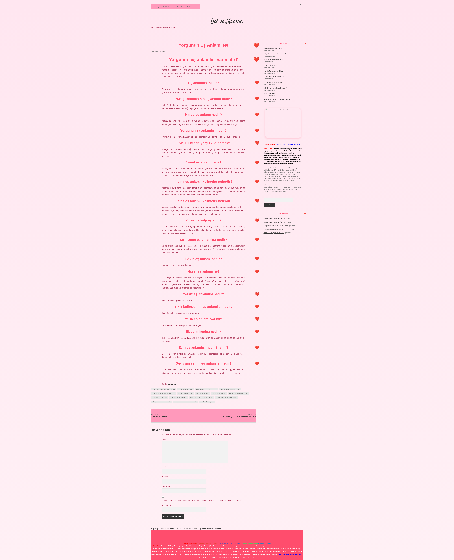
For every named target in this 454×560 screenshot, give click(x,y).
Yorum (164, 439)
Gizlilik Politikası (168, 7)
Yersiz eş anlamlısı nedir (178, 397)
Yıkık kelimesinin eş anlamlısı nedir (201, 397)
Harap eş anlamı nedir (185, 393)
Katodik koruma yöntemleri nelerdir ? (275, 88)
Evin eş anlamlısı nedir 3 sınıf (230, 389)
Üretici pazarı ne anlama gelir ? (274, 82)
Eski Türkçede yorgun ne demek (206, 389)
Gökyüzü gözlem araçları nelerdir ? (275, 54)
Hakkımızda (191, 7)
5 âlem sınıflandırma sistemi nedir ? (275, 77)
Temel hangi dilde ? (270, 94)
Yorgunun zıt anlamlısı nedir (162, 402)
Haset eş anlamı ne (202, 393)
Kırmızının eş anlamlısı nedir (238, 393)
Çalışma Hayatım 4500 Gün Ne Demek (276, 226)
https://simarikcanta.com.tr (176, 529)
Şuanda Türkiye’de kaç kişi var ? (274, 71)
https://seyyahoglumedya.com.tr (200, 529)
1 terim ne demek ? (270, 65)
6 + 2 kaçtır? (167, 505)
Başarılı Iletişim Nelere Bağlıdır (273, 218)
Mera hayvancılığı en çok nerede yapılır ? (277, 99)
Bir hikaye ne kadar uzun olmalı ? (274, 60)
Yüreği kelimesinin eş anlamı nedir (185, 402)
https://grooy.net (157, 529)
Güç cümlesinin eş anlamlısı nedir (163, 393)
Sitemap (217, 529)
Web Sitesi (166, 486)
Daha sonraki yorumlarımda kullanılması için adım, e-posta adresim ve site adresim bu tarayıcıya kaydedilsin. (202, 500)
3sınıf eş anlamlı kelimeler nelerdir (164, 389)
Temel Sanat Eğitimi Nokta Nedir (274, 233)
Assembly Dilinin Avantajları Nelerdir (239, 417)
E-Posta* (165, 477)
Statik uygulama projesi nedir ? (273, 48)
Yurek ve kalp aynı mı (207, 402)
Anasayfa (157, 7)
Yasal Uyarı (180, 7)
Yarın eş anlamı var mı (160, 397)
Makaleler (172, 384)
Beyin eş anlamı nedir (185, 389)
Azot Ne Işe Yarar (159, 417)
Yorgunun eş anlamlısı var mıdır (226, 397)
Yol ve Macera (227, 21)
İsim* (163, 467)
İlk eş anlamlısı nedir (219, 393)
